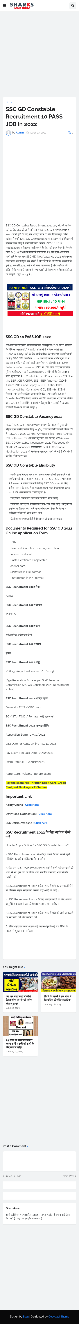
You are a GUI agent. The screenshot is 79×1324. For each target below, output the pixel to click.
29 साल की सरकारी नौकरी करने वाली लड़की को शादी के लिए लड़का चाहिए (20, 1044)
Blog (26, 1316)
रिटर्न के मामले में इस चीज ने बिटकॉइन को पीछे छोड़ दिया (57, 998)
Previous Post (13, 1176)
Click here (45, 814)
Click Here (32, 805)
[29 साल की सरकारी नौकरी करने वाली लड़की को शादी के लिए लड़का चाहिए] (20, 1026)
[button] (4, 6)
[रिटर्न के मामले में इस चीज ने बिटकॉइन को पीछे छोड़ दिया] (58, 982)
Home (9, 102)
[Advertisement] (39, 54)
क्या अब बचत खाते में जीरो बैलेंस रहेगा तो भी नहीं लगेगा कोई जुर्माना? (19, 1000)
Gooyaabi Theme (59, 1316)
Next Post (68, 1176)
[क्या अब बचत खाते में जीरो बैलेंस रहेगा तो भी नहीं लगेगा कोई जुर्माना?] (20, 982)
